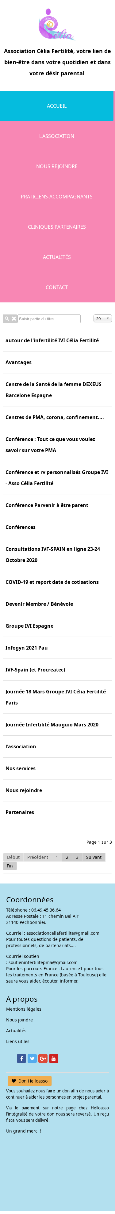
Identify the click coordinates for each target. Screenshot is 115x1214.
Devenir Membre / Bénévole (39, 604)
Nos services (21, 768)
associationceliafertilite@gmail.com (62, 933)
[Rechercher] (6, 318)
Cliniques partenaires (57, 226)
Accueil (57, 105)
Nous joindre (19, 1020)
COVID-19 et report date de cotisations (52, 582)
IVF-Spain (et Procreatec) (35, 669)
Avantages (19, 362)
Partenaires (20, 812)
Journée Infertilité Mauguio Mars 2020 (52, 724)
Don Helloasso (33, 1081)
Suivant (94, 857)
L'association (56, 136)
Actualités (57, 257)
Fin (10, 866)
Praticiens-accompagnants (57, 196)
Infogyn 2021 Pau (27, 647)
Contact (57, 287)
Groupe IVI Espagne (29, 625)
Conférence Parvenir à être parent (47, 505)
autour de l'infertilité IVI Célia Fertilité (52, 340)
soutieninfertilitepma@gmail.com (43, 962)
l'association (21, 746)
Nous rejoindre (57, 166)
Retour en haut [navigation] (93, 1186)
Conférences (21, 527)
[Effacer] (13, 318)
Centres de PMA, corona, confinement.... (55, 417)
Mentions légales (23, 1009)
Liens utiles (17, 1041)
